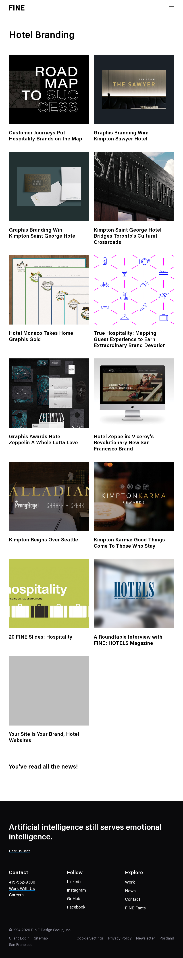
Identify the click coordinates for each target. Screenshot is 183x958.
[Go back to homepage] (17, 8)
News (130, 891)
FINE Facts (135, 908)
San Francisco (21, 945)
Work (130, 882)
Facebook (76, 907)
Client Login (19, 939)
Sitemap (41, 939)
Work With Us (22, 889)
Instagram (76, 890)
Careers (16, 895)
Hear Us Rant (19, 851)
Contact (132, 900)
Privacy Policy (119, 939)
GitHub (73, 899)
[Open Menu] (171, 8)
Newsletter (145, 939)
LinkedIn (75, 882)
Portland (166, 939)
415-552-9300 (22, 882)
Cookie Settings (90, 939)
